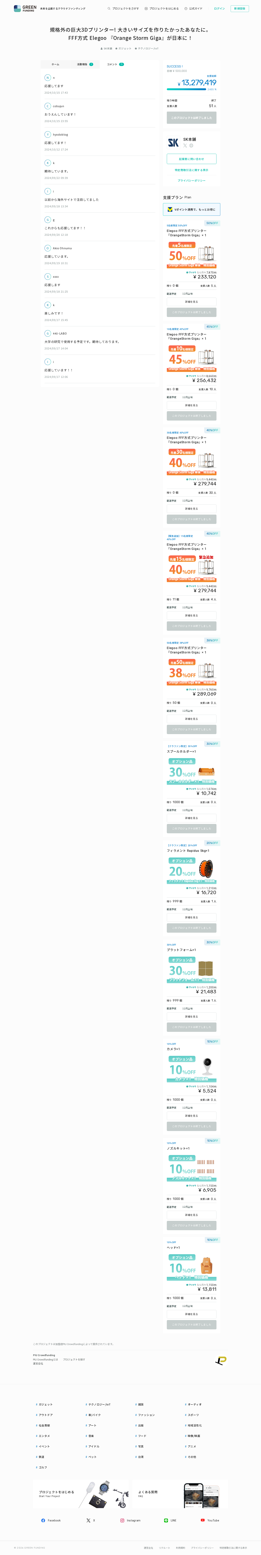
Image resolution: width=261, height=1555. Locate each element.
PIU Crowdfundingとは (45, 1359)
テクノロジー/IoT (148, 48)
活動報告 (84, 64)
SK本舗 (108, 48)
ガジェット (124, 48)
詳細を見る (191, 301)
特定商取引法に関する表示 (191, 170)
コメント (115, 64)
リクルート (164, 1548)
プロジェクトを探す (74, 1359)
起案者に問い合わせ (191, 159)
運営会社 (38, 1363)
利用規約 (180, 1548)
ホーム (55, 64)
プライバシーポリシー (192, 180)
